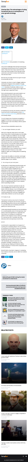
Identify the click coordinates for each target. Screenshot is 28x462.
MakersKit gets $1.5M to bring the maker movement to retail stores (14, 277)
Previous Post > (22, 283)
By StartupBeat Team (5, 359)
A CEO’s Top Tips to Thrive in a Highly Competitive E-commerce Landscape (13, 414)
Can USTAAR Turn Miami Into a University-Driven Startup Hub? (16, 322)
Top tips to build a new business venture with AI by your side (13, 443)
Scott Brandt (6, 62)
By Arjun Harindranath (5, 387)
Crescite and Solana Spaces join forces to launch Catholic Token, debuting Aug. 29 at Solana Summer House (16, 316)
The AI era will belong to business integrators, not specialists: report (16, 310)
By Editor (3, 18)
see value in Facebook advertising (12, 113)
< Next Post (5, 275)
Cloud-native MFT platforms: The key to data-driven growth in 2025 (13, 357)
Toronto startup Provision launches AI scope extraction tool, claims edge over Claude (16, 305)
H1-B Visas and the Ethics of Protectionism (11, 385)
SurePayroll (4, 63)
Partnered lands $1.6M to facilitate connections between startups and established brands (15, 287)
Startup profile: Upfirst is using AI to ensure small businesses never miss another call (16, 299)
